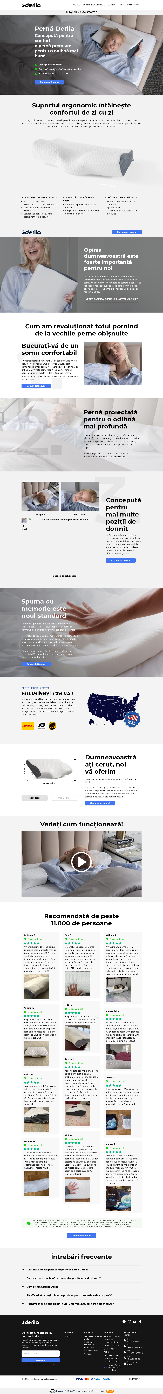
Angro (67, 1336)
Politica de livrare (111, 1345)
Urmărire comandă (94, 5)
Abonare (40, 1360)
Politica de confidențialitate (111, 1341)
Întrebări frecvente (92, 1350)
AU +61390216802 (133, 1357)
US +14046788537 (133, 1340)
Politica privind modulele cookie (111, 1360)
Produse (75, 5)
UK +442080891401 (134, 1346)
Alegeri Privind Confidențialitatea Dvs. (114, 1367)
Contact (112, 5)
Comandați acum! (129, 5)
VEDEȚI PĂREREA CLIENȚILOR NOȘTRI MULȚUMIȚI (112, 299)
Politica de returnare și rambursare (89, 1344)
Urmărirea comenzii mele (93, 1337)
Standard (34, 798)
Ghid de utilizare (111, 1355)
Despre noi (109, 1349)
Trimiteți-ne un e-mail (133, 1363)
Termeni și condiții (112, 1336)
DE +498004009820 (135, 1351)
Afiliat (106, 1352)
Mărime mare (65, 798)
